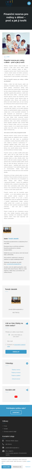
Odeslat (16, 352)
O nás (5, 426)
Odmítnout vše (17, 466)
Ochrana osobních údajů (10, 431)
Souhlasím (6, 467)
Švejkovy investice (16, 372)
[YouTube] (16, 397)
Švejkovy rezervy (16, 369)
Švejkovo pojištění (16, 375)
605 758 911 (9, 444)
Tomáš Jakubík (13, 238)
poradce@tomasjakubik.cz (14, 264)
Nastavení (27, 466)
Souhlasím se (10, 344)
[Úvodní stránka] (9, 3)
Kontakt (16, 412)
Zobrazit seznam (16, 378)
